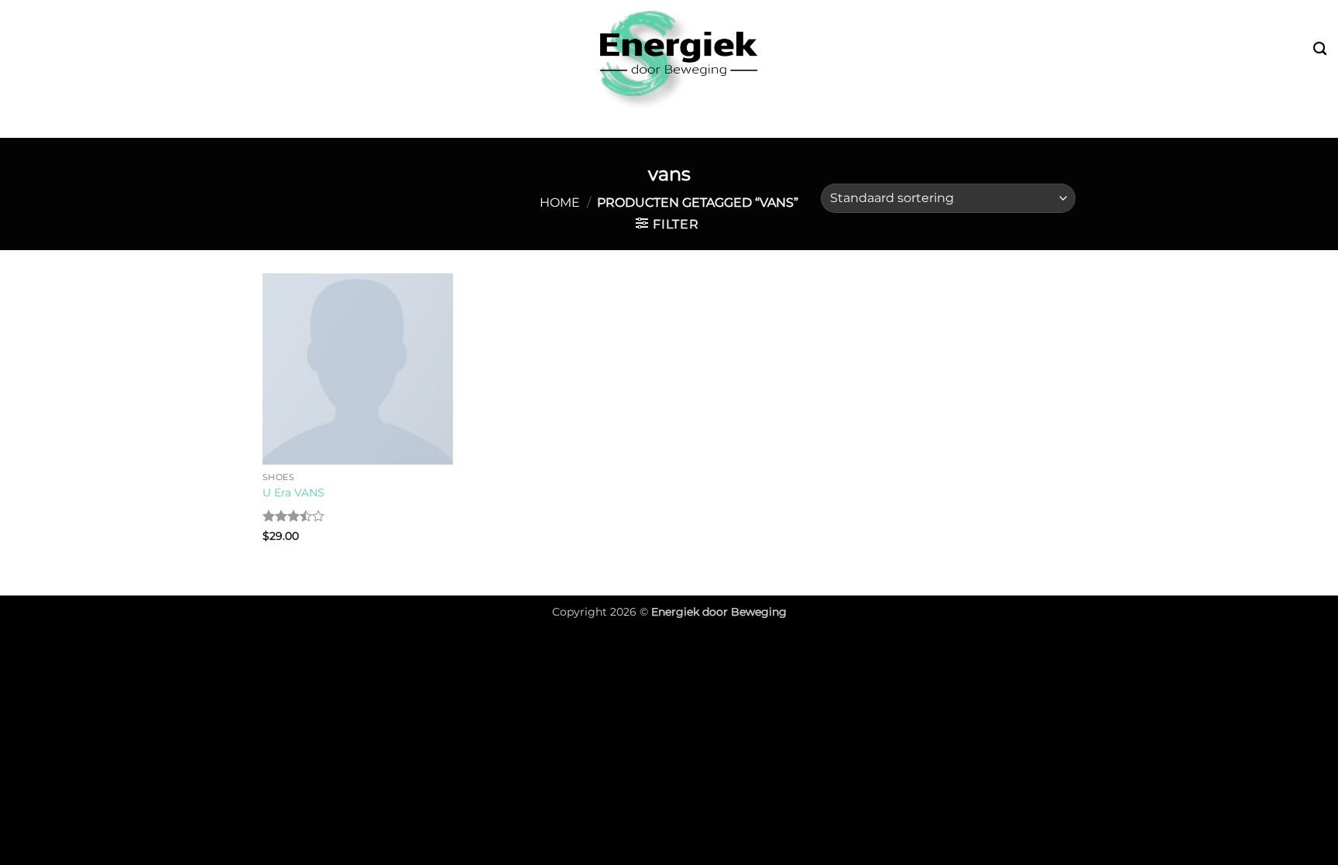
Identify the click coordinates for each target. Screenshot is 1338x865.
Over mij (933, 122)
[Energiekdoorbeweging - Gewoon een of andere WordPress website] (669, 54)
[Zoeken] (1319, 49)
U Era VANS (293, 492)
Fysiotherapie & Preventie (779, 122)
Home (560, 202)
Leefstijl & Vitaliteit (583, 122)
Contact (1008, 122)
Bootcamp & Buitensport (392, 122)
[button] (667, 224)
